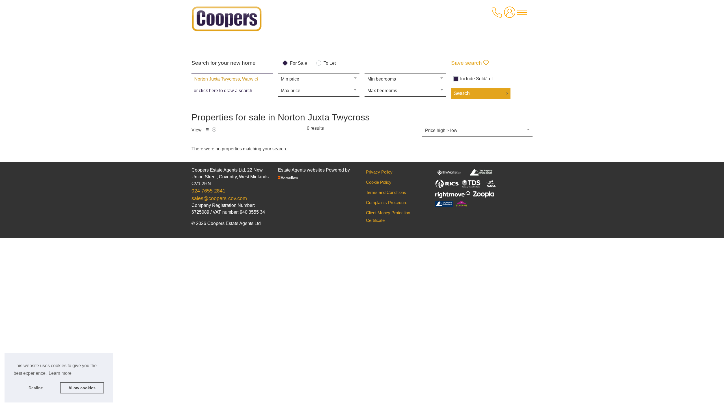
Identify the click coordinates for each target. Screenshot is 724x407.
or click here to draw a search (223, 90)
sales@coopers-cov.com (219, 198)
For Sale (298, 63)
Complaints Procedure (386, 202)
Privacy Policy (379, 172)
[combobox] (232, 79)
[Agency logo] (226, 21)
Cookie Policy (378, 182)
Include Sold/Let (476, 79)
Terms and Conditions (386, 192)
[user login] (511, 14)
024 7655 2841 (208, 191)
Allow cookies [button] (82, 388)
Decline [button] (36, 388)
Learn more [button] (60, 373)
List (207, 129)
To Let (330, 63)
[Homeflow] (288, 177)
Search (462, 93)
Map (214, 129)
